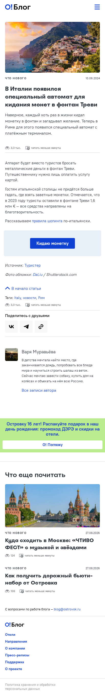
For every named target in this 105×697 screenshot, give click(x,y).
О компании (15, 648)
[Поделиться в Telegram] (26, 327)
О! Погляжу (53, 444)
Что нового (16, 78)
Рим (41, 297)
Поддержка (14, 662)
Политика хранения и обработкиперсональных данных (30, 687)
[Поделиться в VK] (11, 327)
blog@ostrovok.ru (67, 609)
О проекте (13, 669)
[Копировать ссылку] (41, 327)
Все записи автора (39, 390)
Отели (10, 634)
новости (29, 297)
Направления (16, 641)
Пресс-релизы (17, 655)
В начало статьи (25, 288)
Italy (17, 297)
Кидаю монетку (52, 243)
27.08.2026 (93, 533)
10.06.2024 (93, 78)
